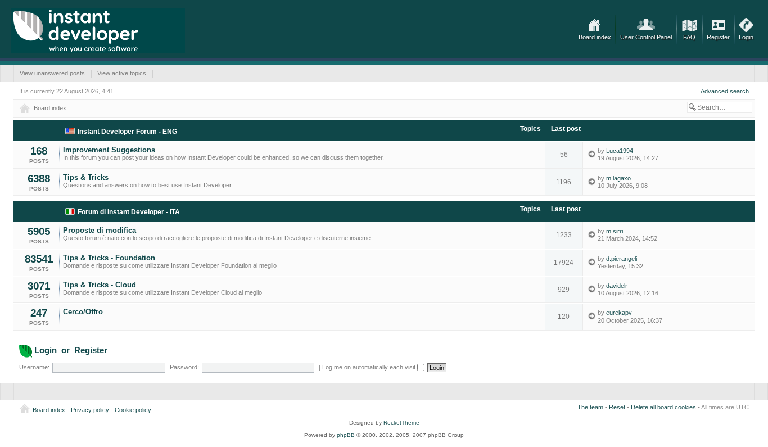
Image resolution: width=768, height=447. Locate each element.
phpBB (346, 435)
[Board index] (98, 30)
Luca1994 (619, 150)
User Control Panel (646, 37)
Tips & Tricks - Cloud (99, 285)
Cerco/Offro (83, 312)
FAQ (689, 37)
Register (718, 37)
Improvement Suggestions (109, 150)
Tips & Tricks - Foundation (109, 258)
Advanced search (725, 91)
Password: (184, 367)
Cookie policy (133, 410)
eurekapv (619, 312)
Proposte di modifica (99, 230)
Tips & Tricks (86, 177)
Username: (34, 367)
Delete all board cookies (663, 407)
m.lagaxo (618, 178)
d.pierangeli (621, 258)
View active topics (121, 73)
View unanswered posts (52, 73)
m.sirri (614, 231)
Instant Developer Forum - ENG (127, 132)
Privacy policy (90, 410)
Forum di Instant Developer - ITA (129, 212)
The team (590, 407)
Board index (595, 37)
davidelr (616, 285)
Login (746, 37)
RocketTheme (401, 422)
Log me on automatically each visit (369, 367)
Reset (617, 407)
